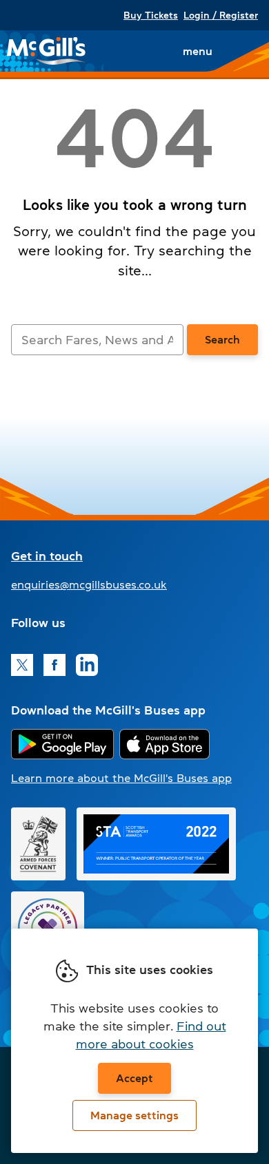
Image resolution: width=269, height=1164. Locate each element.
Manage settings (134, 1115)
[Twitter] (22, 665)
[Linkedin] (87, 665)
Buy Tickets (150, 15)
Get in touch (47, 556)
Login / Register (220, 15)
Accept (134, 1077)
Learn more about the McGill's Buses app (121, 777)
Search (222, 339)
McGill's (47, 51)
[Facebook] (54, 665)
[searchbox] (97, 339)
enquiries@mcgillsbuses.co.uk (89, 584)
